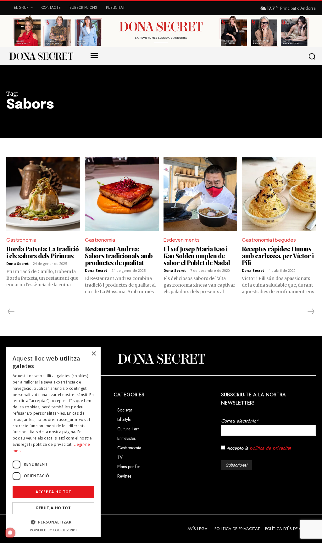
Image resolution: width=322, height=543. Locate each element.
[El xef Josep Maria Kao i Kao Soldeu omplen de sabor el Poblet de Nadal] (200, 194)
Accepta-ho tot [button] (53, 492)
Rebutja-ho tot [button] (53, 508)
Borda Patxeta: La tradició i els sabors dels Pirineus (42, 252)
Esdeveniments (182, 240)
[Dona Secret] (161, 359)
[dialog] (53, 442)
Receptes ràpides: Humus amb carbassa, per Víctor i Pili (278, 255)
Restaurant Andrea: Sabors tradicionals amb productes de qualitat (119, 255)
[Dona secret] (40, 56)
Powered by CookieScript (53, 530)
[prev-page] (11, 311)
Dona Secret (17, 263)
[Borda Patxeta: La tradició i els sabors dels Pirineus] (43, 194)
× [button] (93, 353)
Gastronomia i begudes (269, 240)
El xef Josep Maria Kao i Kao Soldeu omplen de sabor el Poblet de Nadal (197, 255)
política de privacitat (270, 448)
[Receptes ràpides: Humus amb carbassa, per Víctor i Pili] (279, 194)
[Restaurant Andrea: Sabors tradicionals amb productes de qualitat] (122, 194)
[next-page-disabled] (311, 311)
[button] (313, 56)
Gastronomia (21, 240)
